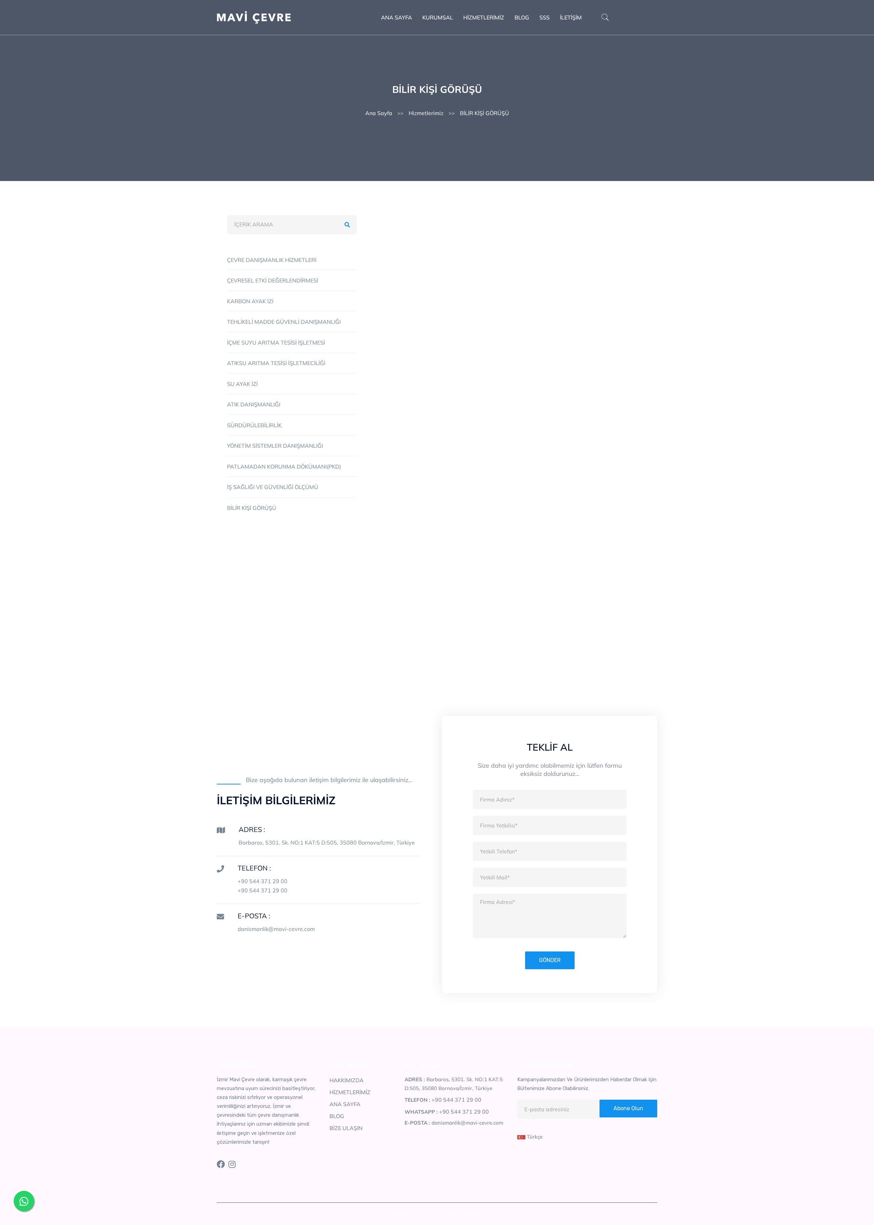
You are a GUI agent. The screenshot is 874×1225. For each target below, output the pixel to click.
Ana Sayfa (378, 113)
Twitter (516, 617)
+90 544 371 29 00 (262, 881)
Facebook (426, 617)
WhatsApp (561, 617)
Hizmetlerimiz (426, 113)
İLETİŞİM (571, 17)
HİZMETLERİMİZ (483, 17)
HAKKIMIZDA (346, 1080)
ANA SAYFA (396, 17)
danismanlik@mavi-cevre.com (276, 928)
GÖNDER (550, 960)
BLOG (521, 17)
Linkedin (472, 617)
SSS (544, 17)
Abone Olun (628, 1108)
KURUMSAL (437, 17)
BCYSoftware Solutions (458, 1214)
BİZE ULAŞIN (346, 1128)
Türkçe (533, 1136)
